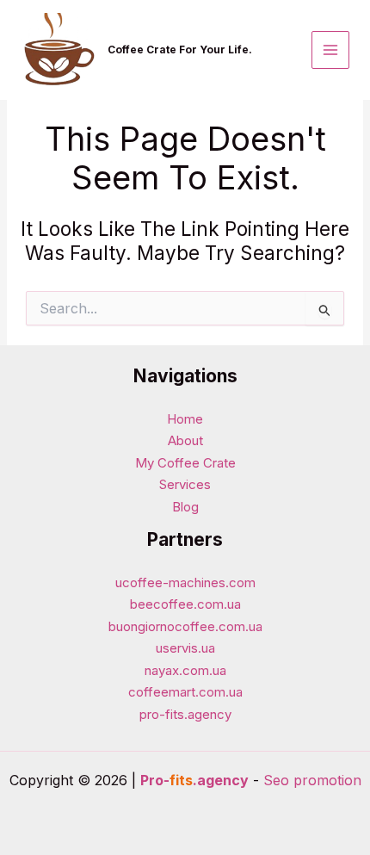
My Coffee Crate (185, 463)
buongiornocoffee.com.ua (185, 626)
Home (185, 419)
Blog (185, 507)
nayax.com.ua (185, 670)
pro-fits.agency (185, 714)
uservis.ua (185, 648)
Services (185, 484)
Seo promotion (312, 780)
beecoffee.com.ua (185, 604)
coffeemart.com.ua (185, 692)
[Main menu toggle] (330, 50)
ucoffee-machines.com (185, 582)
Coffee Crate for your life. (180, 49)
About (185, 440)
